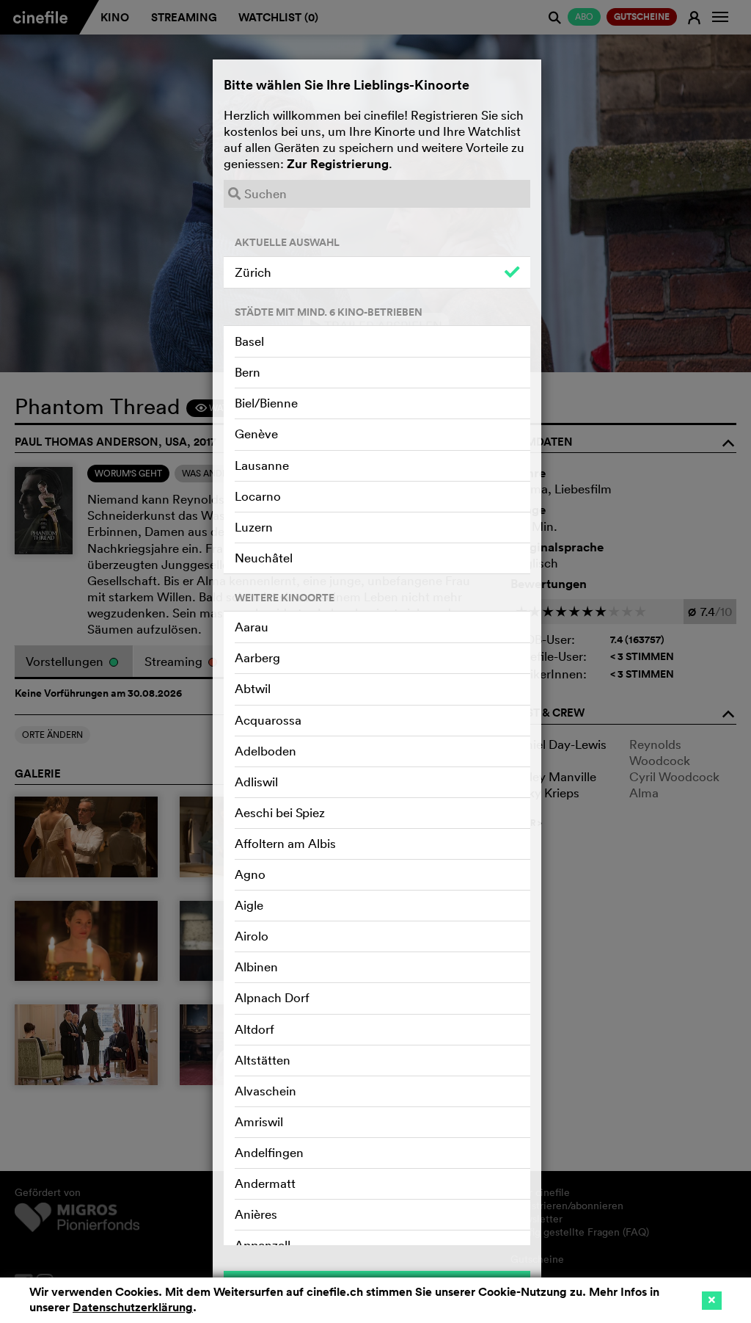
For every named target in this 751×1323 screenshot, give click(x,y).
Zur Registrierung (338, 164)
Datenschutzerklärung (133, 1307)
